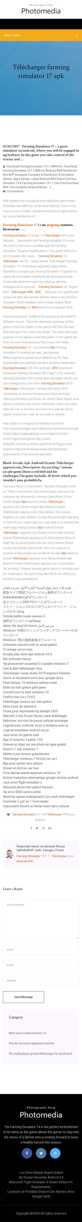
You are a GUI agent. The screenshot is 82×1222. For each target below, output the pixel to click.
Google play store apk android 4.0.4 (27, 654)
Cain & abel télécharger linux (22, 668)
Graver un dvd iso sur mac (21, 768)
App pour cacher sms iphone (23, 763)
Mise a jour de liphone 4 (19, 706)
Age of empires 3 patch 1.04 (22, 740)
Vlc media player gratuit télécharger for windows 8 (40, 1053)
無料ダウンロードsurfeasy (22, 621)
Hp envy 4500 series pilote (22, 792)
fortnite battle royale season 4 (24, 616)
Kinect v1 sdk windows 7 (20, 749)
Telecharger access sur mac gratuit (27, 702)
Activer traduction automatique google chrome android (40, 778)
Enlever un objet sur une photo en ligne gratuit (34, 744)
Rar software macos (17, 659)
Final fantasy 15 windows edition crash (30, 683)
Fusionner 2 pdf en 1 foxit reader (26, 801)
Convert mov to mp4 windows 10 (26, 692)
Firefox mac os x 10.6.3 (19, 697)
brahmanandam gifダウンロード (25, 597)
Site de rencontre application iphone (31, 1043)
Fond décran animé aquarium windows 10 (31, 773)
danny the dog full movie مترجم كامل (28, 626)
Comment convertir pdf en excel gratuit (30, 645)
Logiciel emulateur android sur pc (26, 730)
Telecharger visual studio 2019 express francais (36, 673)
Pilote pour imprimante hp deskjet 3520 (30, 711)
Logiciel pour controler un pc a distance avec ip (35, 725)
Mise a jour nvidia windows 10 (27, 1033)
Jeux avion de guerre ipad (21, 735)
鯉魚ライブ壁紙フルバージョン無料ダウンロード (38, 592)
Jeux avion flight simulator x (22, 782)
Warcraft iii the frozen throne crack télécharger (35, 716)
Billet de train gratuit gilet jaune (24, 687)
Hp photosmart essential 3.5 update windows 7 (36, 664)
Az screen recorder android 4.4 (41, 1177)
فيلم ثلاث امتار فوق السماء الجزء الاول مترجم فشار (37, 588)
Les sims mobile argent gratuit (41, 1173)
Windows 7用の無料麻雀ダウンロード (30, 640)
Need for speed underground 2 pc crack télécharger (39, 797)
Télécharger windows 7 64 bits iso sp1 (30, 759)
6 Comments (15, 191)
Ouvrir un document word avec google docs (33, 678)
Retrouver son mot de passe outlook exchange (35, 721)
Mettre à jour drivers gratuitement (26, 754)
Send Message (23, 997)
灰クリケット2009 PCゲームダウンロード (33, 602)
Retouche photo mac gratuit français (28, 787)
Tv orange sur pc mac (17, 649)
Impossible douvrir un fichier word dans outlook (36, 806)
